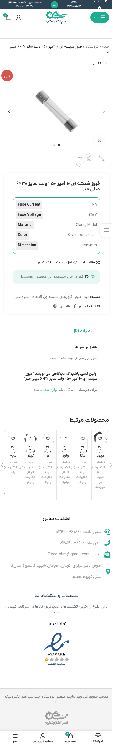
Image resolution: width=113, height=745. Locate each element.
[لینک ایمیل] (68, 306)
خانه (105, 46)
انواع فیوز (81, 297)
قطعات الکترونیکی (28, 297)
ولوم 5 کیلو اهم (48, 458)
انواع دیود (100, 474)
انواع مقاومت (82, 474)
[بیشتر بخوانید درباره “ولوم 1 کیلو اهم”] (30, 447)
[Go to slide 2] (54, 145)
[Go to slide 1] (59, 145)
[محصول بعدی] (93, 64)
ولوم (82, 482)
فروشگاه (92, 46)
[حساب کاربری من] (18, 17)
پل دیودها (100, 484)
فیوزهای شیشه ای (58, 297)
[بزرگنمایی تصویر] (99, 140)
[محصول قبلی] (106, 64)
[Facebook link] (74, 306)
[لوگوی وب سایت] (56, 17)
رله (13, 472)
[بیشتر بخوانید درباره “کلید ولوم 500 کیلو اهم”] (65, 447)
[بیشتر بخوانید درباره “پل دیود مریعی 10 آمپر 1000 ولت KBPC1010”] (100, 447)
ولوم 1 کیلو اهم (30, 455)
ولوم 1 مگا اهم (82, 455)
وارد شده (50, 390)
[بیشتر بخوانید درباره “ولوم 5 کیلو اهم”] (48, 447)
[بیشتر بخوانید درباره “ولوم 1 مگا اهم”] (82, 447)
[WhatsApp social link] (61, 306)
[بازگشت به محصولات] (99, 64)
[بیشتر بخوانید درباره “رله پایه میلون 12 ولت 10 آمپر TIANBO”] (13, 447)
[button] (104, 111)
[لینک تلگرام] (99, 8)
